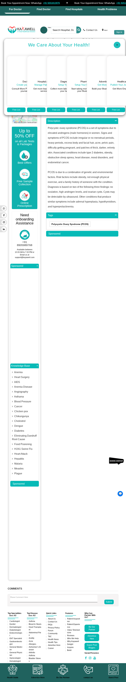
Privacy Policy (54, 628)
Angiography (21, 391)
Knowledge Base (20, 365)
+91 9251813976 (51, 3)
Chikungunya (21, 416)
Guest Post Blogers (92, 646)
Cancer (18, 406)
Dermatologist (15, 627)
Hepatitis (19, 458)
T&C (50, 636)
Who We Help (73, 638)
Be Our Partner (92, 628)
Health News (53, 639)
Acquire (70, 647)
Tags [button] (50, 215)
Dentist (12, 624)
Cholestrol (20, 421)
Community (52, 633)
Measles (19, 468)
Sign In (119, 32)
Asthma (32, 621)
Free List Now (16, 110)
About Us (52, 619)
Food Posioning (23, 444)
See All (12, 615)
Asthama (19, 396)
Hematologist (15, 661)
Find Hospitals (74, 9)
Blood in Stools (35, 624)
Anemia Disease (23, 386)
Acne (31, 641)
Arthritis (32, 652)
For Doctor (15, 9)
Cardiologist (15, 621)
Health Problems (107, 9)
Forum (50, 631)
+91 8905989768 (24, 244)
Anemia (18, 372)
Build (69, 650)
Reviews (70, 635)
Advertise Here (54, 645)
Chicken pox (21, 411)
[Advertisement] (24, 316)
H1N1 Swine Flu (23, 449)
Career (51, 648)
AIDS (17, 382)
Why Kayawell (73, 641)
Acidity (31, 638)
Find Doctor (44, 9)
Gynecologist (15, 658)
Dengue (18, 426)
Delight (70, 644)
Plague (18, 473)
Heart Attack (21, 454)
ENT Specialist (16, 638)
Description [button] (54, 121)
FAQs (50, 625)
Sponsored (17, 266)
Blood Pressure (22, 401)
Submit (109, 602)
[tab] (82, 121)
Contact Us (91, 30)
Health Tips (52, 642)
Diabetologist (15, 630)
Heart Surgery (22, 377)
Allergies (32, 644)
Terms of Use (31, 122)
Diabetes (19, 431)
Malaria (18, 463)
